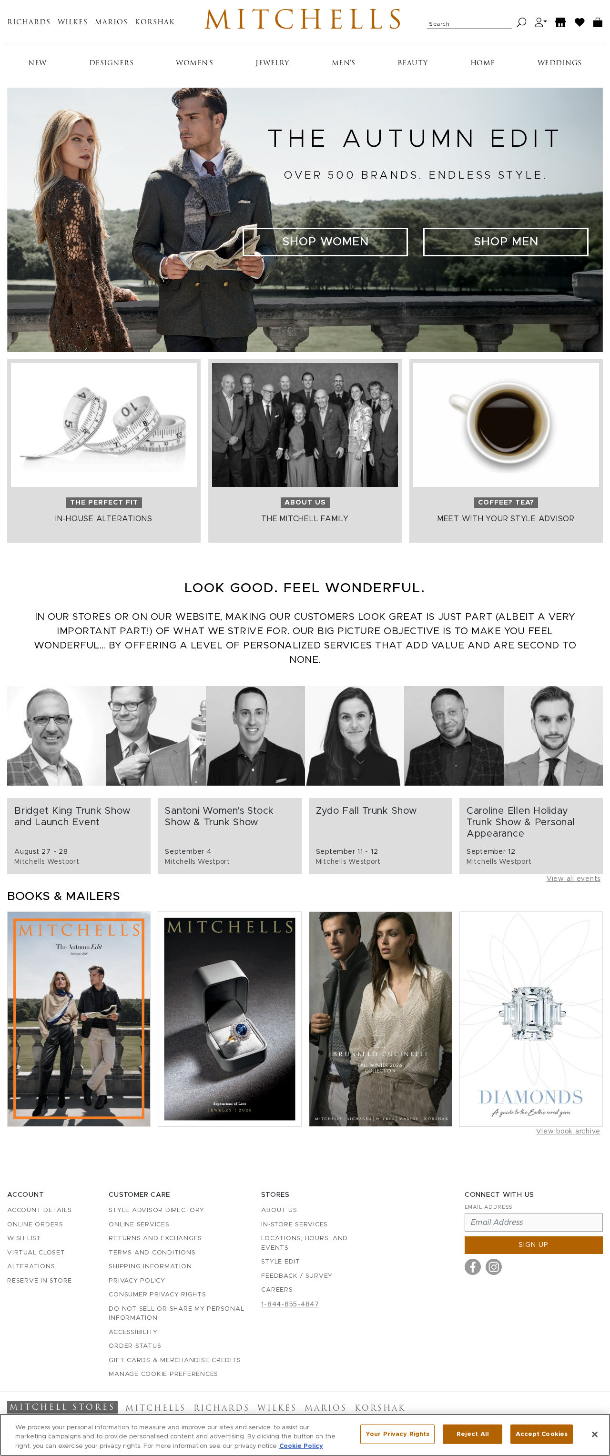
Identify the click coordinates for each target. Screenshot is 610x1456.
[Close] (594, 1434)
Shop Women (325, 242)
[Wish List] (580, 22)
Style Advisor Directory (156, 1210)
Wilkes (73, 22)
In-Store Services (294, 1225)
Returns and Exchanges (155, 1238)
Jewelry (272, 63)
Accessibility (133, 1332)
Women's (195, 63)
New (37, 63)
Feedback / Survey (297, 1276)
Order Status (135, 1346)
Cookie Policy (301, 1446)
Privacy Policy (137, 1281)
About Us (279, 1210)
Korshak (155, 22)
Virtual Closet (36, 1253)
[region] (305, 1435)
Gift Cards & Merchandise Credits (175, 1360)
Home (482, 63)
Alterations (31, 1267)
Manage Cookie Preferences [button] (163, 1374)
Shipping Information (150, 1267)
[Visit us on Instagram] (494, 1267)
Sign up (533, 1245)
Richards (29, 22)
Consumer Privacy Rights (157, 1295)
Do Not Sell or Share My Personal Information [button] (176, 1314)
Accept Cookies (542, 1434)
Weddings (560, 63)
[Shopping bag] (598, 22)
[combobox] (469, 22)
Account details (39, 1210)
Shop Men (506, 242)
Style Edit (280, 1262)
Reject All (473, 1434)
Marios (111, 22)
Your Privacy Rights (397, 1434)
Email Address (488, 1207)
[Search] (522, 23)
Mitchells (305, 22)
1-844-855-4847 (290, 1304)
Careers (277, 1290)
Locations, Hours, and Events (304, 1243)
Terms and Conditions (152, 1253)
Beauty (412, 63)
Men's (344, 63)
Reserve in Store (39, 1281)
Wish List (24, 1238)
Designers (111, 63)
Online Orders (35, 1225)
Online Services (139, 1225)
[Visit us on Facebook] (473, 1267)
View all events (573, 879)
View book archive (568, 1131)
